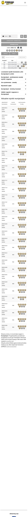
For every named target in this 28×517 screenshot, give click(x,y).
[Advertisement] (14, 19)
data (12, 60)
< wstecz (5, 53)
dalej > (14, 53)
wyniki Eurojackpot (11, 346)
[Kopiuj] (21, 36)
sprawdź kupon (14, 44)
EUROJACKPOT (14, 40)
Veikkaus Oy (4, 344)
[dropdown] (25, 36)
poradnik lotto (10, 341)
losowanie (4, 60)
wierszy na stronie (9, 57)
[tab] (14, 72)
